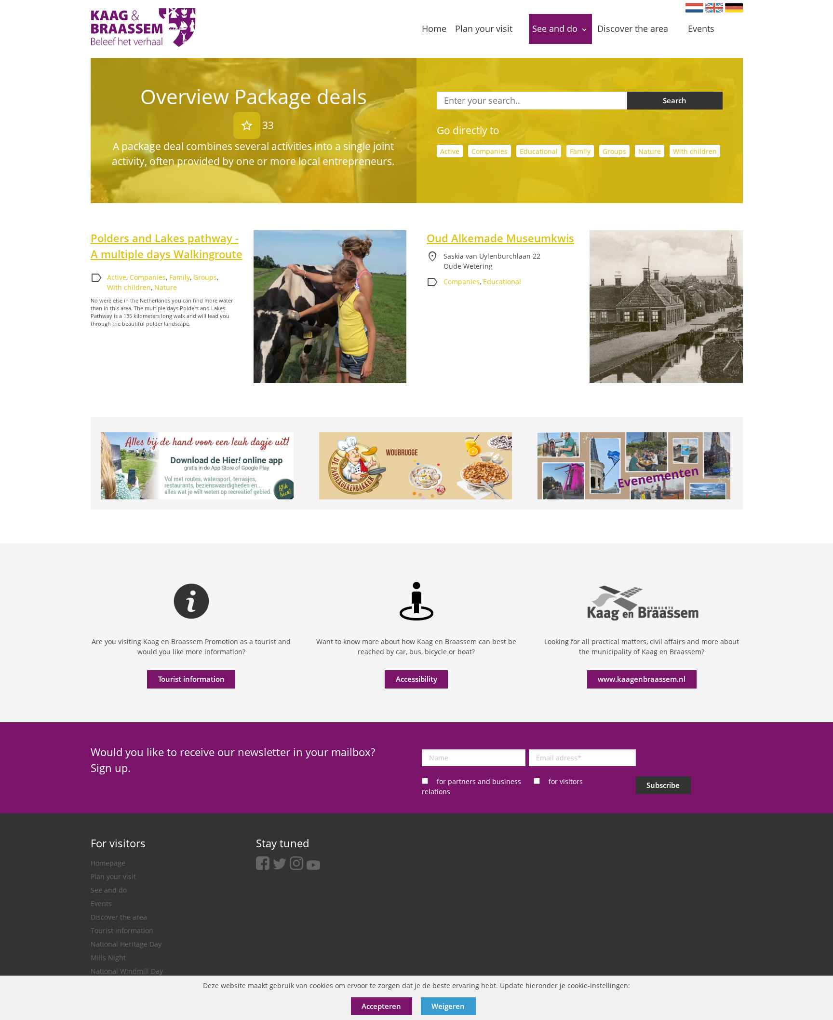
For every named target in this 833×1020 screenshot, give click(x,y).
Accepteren (381, 1006)
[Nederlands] (694, 8)
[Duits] (734, 8)
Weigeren (448, 1006)
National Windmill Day (127, 971)
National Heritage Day (126, 944)
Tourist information (191, 679)
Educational (539, 151)
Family (580, 151)
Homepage (108, 863)
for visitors (566, 781)
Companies (489, 151)
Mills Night (108, 957)
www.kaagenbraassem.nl (641, 679)
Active (449, 151)
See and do (109, 890)
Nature (649, 151)
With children (695, 151)
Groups (614, 151)
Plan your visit (113, 876)
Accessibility (416, 679)
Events (101, 903)
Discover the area (119, 917)
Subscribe (663, 785)
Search (674, 100)
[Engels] (714, 8)
